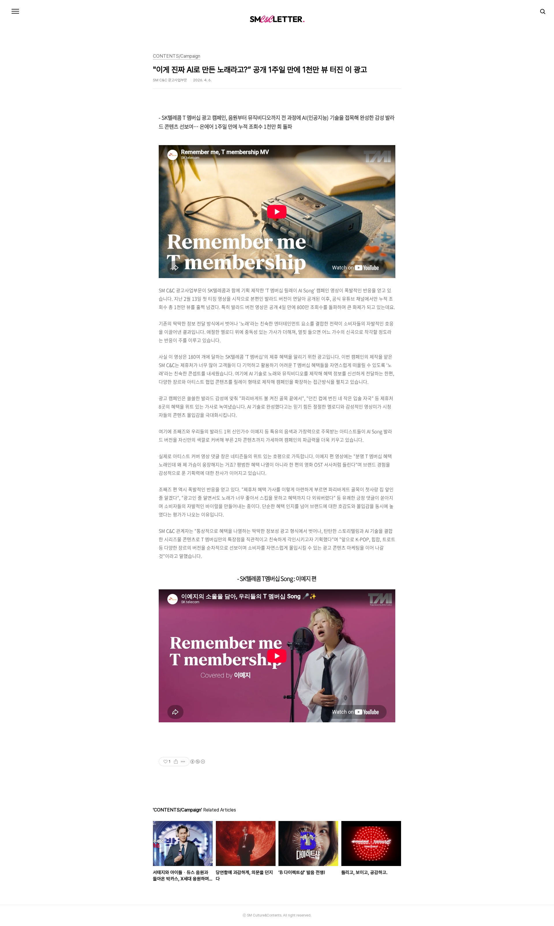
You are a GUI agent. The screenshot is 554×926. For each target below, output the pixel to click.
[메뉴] (15, 11)
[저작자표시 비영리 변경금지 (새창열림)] (197, 761)
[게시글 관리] (183, 761)
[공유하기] (175, 761)
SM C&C (277, 19)
